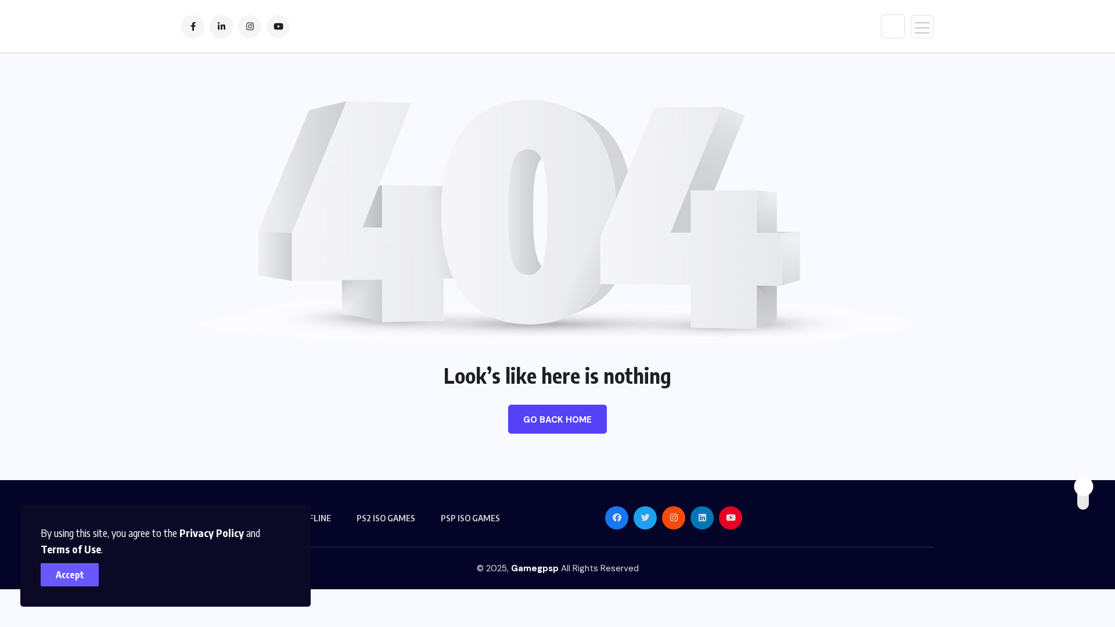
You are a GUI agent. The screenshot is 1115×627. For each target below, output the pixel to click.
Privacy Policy (211, 532)
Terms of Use (71, 549)
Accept (70, 575)
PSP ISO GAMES (470, 518)
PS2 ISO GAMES (386, 518)
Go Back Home (557, 420)
